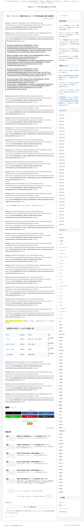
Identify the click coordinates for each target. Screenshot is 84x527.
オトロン (8, 339)
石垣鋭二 (64, 72)
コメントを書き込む (30, 507)
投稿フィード (62, 505)
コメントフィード (63, 508)
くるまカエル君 (10, 349)
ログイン (61, 502)
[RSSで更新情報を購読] (31, 423)
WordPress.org (62, 511)
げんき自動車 (9, 354)
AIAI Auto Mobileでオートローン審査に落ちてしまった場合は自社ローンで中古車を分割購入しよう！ (69, 58)
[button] (46, 416)
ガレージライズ (13, 407)
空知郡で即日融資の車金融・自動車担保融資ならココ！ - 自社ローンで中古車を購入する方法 (69, 103)
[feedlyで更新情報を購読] (28, 423)
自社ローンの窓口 (10, 344)
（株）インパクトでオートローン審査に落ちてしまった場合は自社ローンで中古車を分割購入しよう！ (69, 34)
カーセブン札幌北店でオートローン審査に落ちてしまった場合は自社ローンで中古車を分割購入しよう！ (69, 27)
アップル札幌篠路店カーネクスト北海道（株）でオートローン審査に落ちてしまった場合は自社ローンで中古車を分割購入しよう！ (69, 42)
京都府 (8, 407)
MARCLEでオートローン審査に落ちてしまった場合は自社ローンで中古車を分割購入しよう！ (69, 51)
